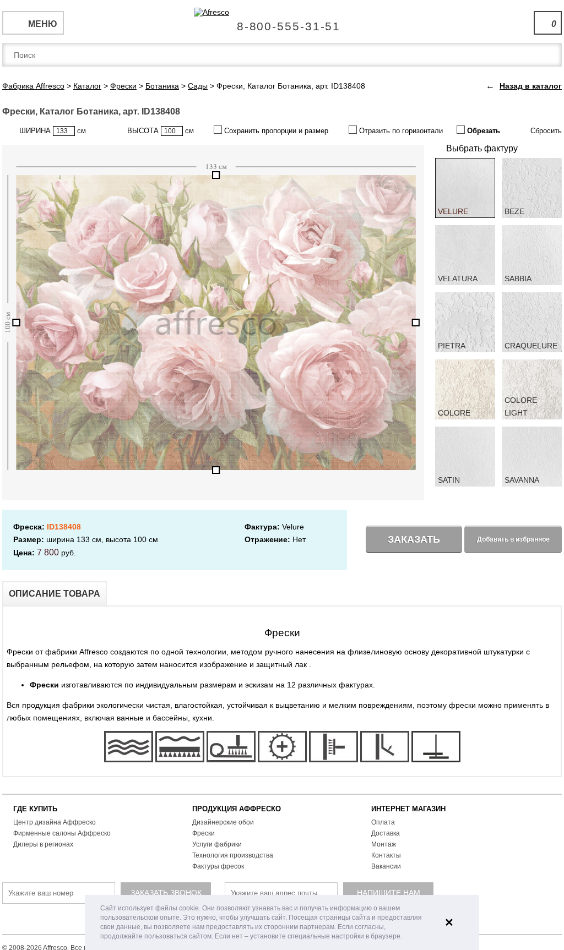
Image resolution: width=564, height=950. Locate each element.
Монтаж (383, 844)
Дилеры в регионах (43, 844)
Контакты (386, 855)
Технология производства (232, 855)
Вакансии (386, 866)
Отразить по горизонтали (400, 131)
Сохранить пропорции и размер (275, 131)
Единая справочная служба (282, 22)
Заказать (414, 539)
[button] (405, 937)
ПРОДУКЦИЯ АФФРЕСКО (236, 809)
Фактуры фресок (218, 866)
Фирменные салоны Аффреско (62, 833)
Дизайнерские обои (223, 822)
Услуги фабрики (217, 844)
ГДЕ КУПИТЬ (35, 809)
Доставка (385, 833)
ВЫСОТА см (160, 131)
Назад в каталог (531, 85)
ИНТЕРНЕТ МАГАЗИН (408, 809)
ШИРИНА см (52, 131)
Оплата (383, 822)
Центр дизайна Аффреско (54, 822)
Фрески (203, 833)
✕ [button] (449, 922)
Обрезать (482, 131)
